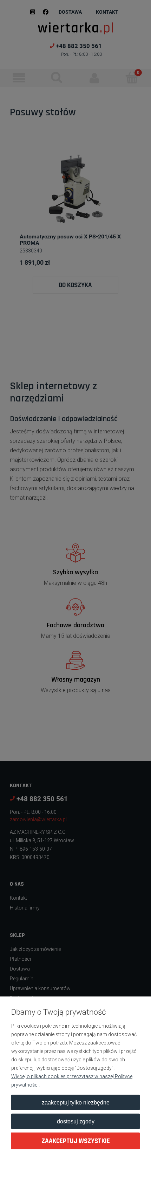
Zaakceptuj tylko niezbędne (76, 1102)
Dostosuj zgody (75, 1121)
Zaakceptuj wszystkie (75, 1141)
